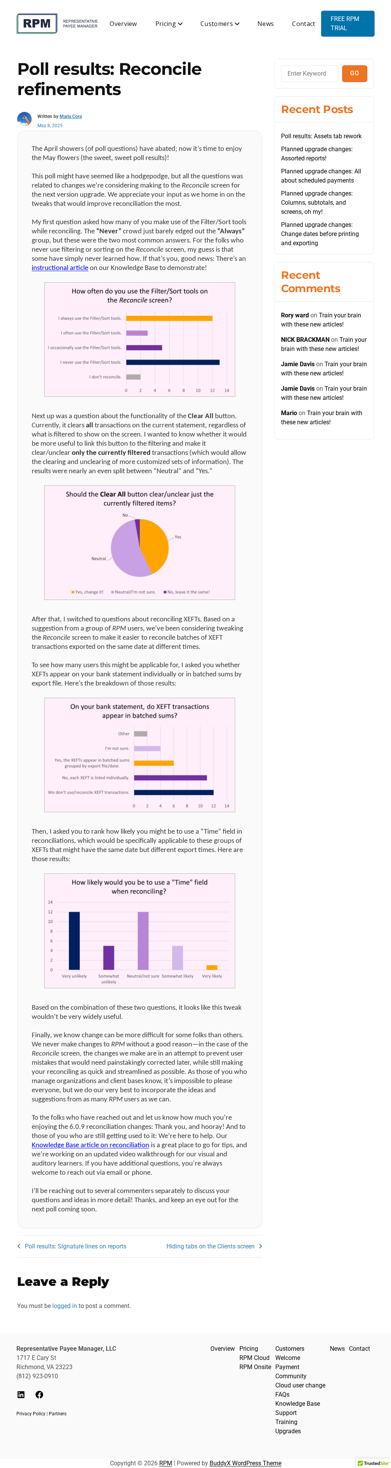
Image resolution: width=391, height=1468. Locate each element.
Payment (287, 1367)
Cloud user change (300, 1385)
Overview (123, 23)
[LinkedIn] (21, 1397)
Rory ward (295, 315)
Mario (289, 413)
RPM (165, 1463)
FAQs (282, 1394)
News (265, 23)
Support (286, 1412)
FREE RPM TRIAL (345, 23)
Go (354, 73)
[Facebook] (39, 1397)
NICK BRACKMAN (305, 339)
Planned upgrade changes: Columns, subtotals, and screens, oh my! (317, 202)
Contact (303, 23)
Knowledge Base (297, 1403)
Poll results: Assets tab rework (321, 136)
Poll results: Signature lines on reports (75, 1246)
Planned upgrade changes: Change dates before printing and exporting (320, 234)
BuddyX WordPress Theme (245, 1463)
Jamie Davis (298, 364)
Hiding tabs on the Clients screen (210, 1246)
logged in (64, 1306)
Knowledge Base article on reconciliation (90, 1145)
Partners (57, 1413)
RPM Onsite (255, 1367)
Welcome (287, 1357)
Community (291, 1376)
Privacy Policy (30, 1413)
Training (286, 1422)
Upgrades (288, 1431)
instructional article (60, 268)
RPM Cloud (254, 1357)
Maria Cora (71, 116)
